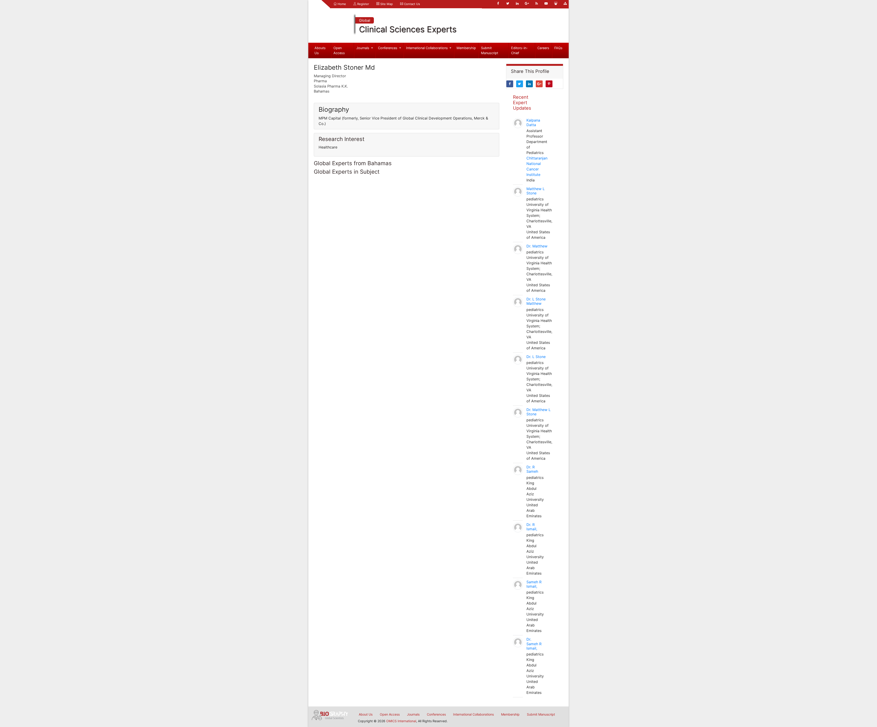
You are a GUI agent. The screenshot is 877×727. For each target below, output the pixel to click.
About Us (365, 714)
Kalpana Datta (533, 122)
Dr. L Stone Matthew (536, 301)
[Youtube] (546, 3)
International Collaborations (427, 48)
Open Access (339, 50)
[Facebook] (498, 3)
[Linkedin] (517, 3)
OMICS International (401, 721)
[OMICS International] (330, 714)
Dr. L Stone (536, 356)
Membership (466, 48)
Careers (543, 48)
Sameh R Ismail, (534, 584)
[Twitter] (507, 3)
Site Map (386, 4)
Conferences (388, 48)
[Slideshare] (555, 3)
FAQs (558, 48)
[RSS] (536, 3)
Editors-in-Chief (519, 50)
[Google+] (526, 3)
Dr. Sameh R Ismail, (534, 643)
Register (362, 4)
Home (341, 4)
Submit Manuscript (489, 50)
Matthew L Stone (535, 190)
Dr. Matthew (536, 246)
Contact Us (411, 4)
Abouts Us (320, 50)
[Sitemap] (565, 3)
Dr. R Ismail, (531, 526)
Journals (363, 48)
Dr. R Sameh (532, 469)
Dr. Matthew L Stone (538, 411)
